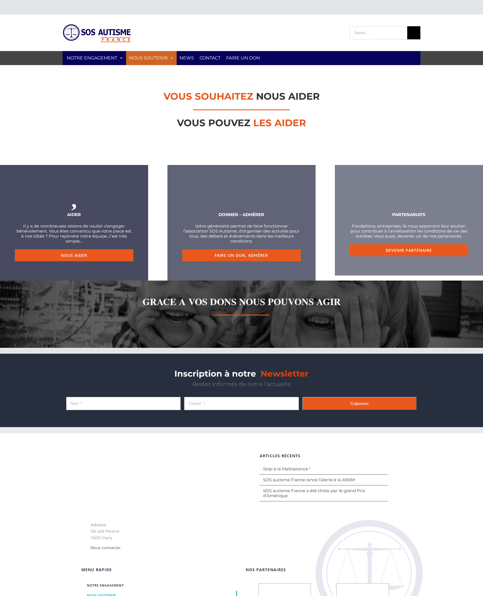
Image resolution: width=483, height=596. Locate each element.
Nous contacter (106, 547)
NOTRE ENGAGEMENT (92, 58)
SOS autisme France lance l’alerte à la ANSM (309, 479)
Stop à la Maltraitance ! (286, 468)
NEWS (186, 58)
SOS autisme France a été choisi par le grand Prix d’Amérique (314, 493)
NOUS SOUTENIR (148, 58)
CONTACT (210, 58)
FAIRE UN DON (243, 58)
